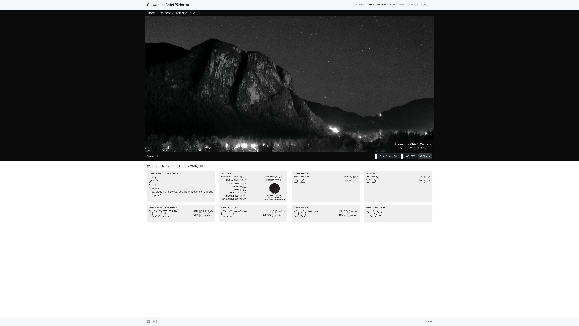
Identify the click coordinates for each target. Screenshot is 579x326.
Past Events (400, 4)
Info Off (410, 156)
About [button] (425, 4)
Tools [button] (413, 4)
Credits (429, 321)
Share (426, 156)
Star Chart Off (388, 156)
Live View (359, 4)
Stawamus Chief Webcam (168, 4)
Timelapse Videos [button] (378, 4)
